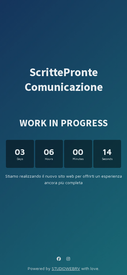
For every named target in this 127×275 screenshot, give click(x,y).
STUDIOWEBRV (66, 268)
